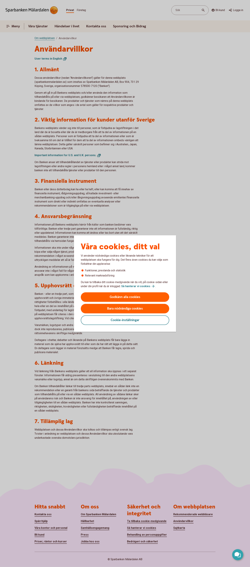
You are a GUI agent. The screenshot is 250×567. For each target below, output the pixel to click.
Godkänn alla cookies (125, 297)
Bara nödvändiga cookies (125, 308)
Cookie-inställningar (125, 320)
